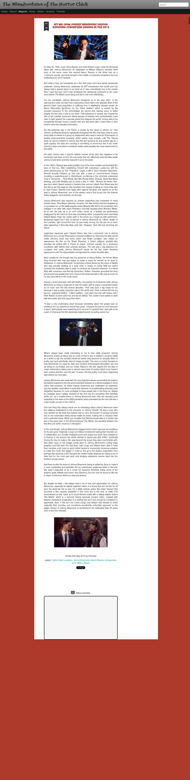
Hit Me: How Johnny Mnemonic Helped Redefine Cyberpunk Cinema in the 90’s (81, 26)
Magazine (23, 11)
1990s (54, 560)
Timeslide (60, 11)
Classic (4, 11)
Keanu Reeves (97, 560)
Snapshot (50, 11)
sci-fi (74, 562)
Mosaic (32, 11)
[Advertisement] (133, 65)
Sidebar (40, 11)
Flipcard (13, 11)
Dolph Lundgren (65, 560)
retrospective (110, 560)
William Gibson (83, 562)
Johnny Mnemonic (82, 560)
